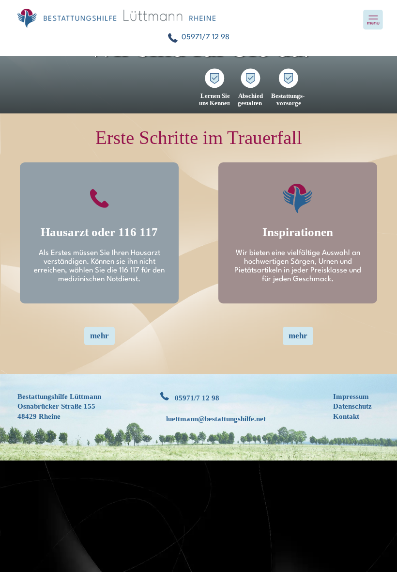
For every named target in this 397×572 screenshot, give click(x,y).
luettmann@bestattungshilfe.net (216, 419)
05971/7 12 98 (197, 398)
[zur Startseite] (198, 18)
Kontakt (346, 416)
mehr (99, 335)
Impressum (351, 396)
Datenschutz (352, 406)
